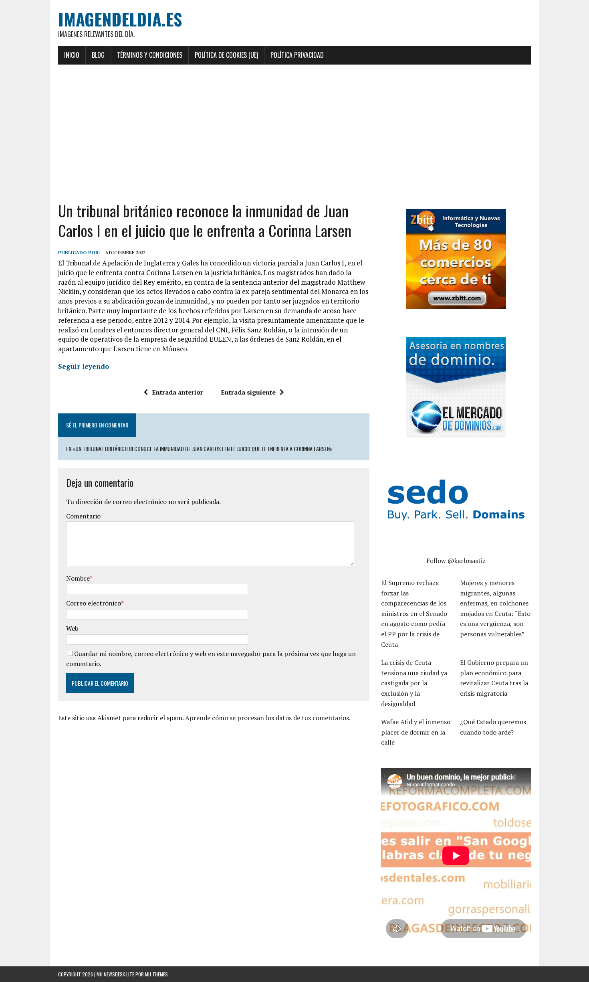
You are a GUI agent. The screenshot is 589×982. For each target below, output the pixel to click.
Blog (98, 55)
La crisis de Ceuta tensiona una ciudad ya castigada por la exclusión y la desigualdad (414, 683)
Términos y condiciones (149, 55)
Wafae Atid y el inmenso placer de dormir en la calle (415, 732)
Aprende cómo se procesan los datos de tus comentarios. (268, 717)
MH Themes (156, 974)
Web (72, 628)
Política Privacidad (297, 55)
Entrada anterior (177, 392)
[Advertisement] (294, 133)
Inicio (71, 55)
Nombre (78, 578)
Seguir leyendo (83, 366)
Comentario (83, 516)
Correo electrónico (93, 603)
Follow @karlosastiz (456, 560)
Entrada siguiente (248, 392)
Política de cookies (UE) (226, 55)
